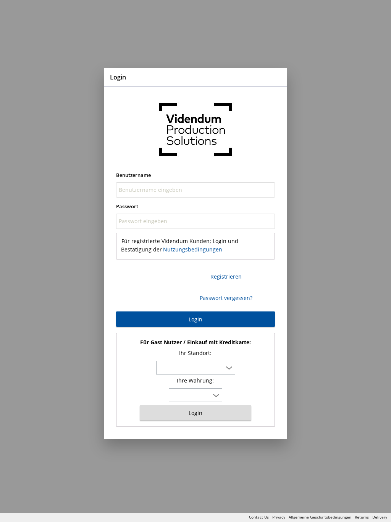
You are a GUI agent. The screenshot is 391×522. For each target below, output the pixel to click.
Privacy (278, 517)
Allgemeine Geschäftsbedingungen (320, 517)
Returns (362, 517)
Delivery (379, 517)
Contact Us (259, 517)
